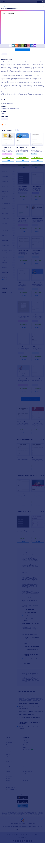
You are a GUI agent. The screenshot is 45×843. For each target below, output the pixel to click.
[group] (8, 148)
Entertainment (5, 119)
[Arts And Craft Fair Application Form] (36, 139)
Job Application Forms (14, 108)
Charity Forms (20, 153)
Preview (8, 160)
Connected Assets (11, 54)
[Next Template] (32, 49)
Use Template (22, 49)
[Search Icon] (43, 6)
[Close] (42, 1)
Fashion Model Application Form (9, 8)
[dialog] (22, 421)
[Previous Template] (12, 49)
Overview (4, 54)
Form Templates (4, 6)
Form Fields (20, 54)
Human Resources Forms (7, 153)
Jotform (5, 124)
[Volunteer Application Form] (22, 139)
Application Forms (11, 6)
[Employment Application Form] (8, 139)
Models (3, 113)
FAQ (25, 54)
